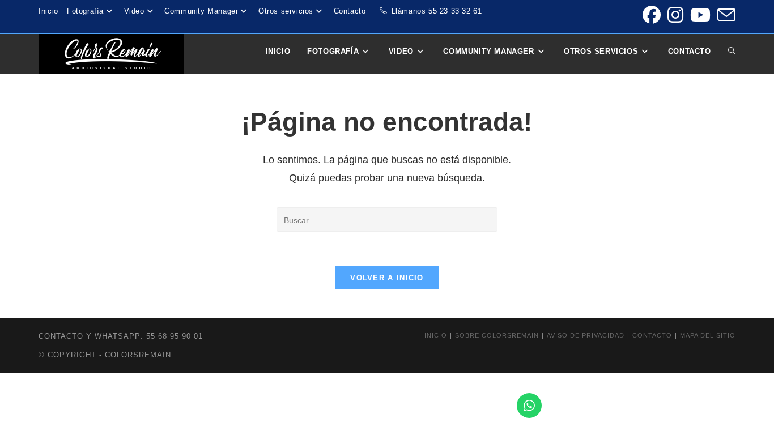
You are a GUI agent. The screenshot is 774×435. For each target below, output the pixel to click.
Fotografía (85, 11)
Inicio (48, 11)
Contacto (350, 11)
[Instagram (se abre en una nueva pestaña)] (675, 15)
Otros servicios (285, 11)
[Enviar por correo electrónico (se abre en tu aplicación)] (724, 15)
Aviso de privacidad (585, 335)
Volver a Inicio (387, 278)
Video (134, 11)
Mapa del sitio (707, 335)
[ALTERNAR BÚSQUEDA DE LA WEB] (732, 51)
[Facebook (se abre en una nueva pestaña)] (651, 15)
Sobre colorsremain (497, 335)
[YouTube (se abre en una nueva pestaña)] (700, 15)
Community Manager (201, 11)
